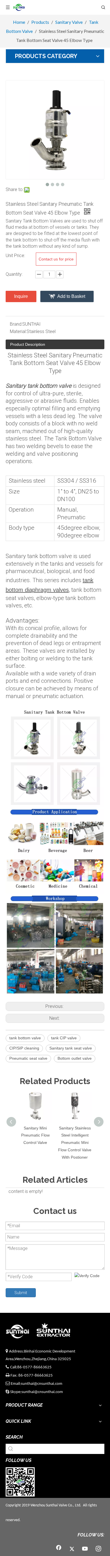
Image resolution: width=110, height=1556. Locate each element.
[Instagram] (98, 1549)
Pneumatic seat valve (28, 1058)
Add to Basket (71, 296)
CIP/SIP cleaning (24, 1048)
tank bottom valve (25, 1038)
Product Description (27, 344)
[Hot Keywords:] (11, 1449)
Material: (18, 331)
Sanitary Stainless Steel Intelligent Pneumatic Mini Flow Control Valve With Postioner (74, 1142)
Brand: (16, 324)
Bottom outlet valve (75, 1058)
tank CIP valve (64, 1038)
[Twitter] (71, 1549)
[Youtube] (85, 1549)
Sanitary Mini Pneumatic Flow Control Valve (35, 1135)
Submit (20, 1292)
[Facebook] (58, 1549)
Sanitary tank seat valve (70, 1048)
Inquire (21, 296)
